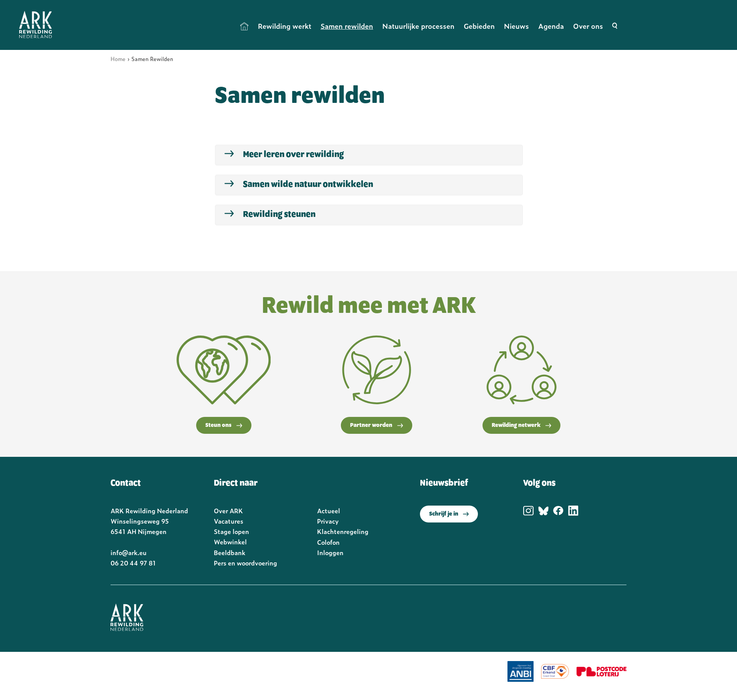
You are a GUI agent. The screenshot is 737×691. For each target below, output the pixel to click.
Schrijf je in (443, 514)
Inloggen (330, 552)
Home (244, 26)
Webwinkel (230, 541)
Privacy (328, 521)
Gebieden (479, 26)
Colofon (328, 542)
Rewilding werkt (284, 26)
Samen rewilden (347, 26)
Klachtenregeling (342, 531)
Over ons (588, 26)
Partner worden (371, 425)
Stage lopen (231, 531)
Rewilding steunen (279, 214)
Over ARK (228, 510)
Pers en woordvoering (245, 562)
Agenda (551, 26)
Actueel (328, 510)
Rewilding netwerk (516, 425)
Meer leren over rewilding (293, 154)
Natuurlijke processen (418, 26)
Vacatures (228, 521)
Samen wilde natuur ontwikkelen (308, 184)
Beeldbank (229, 552)
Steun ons (218, 425)
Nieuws (516, 26)
